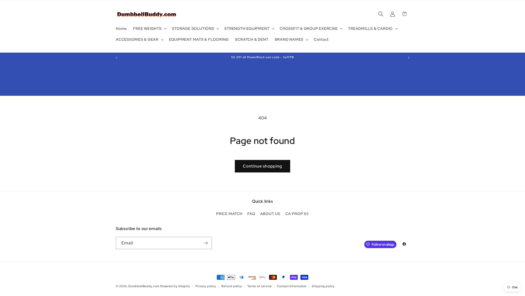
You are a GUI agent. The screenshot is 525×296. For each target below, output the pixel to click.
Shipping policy (323, 286)
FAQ (251, 213)
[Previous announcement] (116, 58)
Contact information (291, 286)
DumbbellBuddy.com (143, 286)
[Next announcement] (408, 58)
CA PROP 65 (297, 213)
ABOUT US (270, 213)
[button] (149, 28)
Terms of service (259, 286)
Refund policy (231, 286)
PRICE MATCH (229, 213)
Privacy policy (205, 286)
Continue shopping (262, 166)
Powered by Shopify (175, 286)
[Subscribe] (206, 243)
